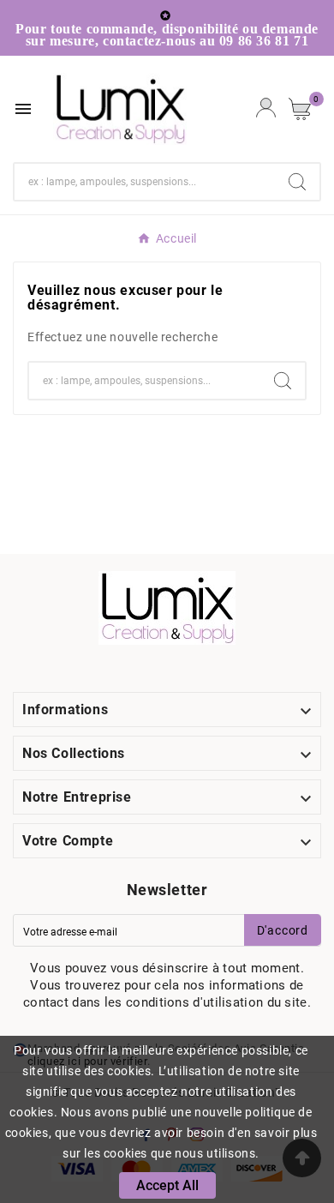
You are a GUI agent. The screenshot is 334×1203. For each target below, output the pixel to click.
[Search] (297, 181)
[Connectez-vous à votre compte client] (266, 109)
